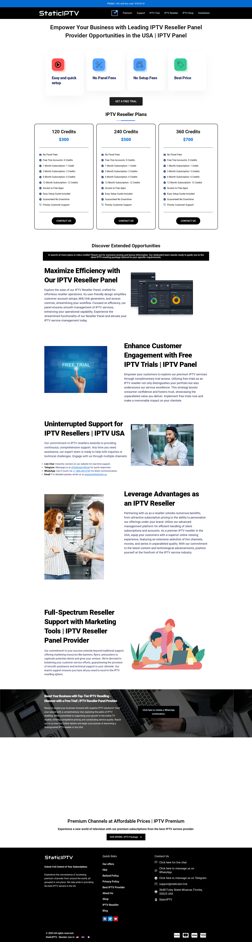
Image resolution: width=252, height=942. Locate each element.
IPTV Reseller (171, 13)
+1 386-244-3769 (81, 471)
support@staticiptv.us (95, 474)
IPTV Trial (155, 13)
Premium (127, 13)
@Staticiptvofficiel (80, 467)
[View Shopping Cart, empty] (115, 13)
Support (141, 13)
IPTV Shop (188, 13)
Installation (204, 13)
